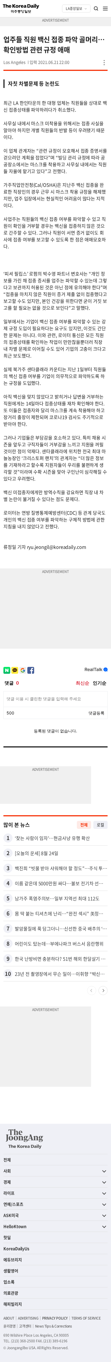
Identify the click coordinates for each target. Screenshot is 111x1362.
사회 (7, 1171)
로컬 (100, 824)
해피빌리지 (12, 1304)
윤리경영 (9, 1326)
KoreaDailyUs (16, 1248)
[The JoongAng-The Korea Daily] (24, 1139)
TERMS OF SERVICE (86, 1318)
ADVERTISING (28, 1318)
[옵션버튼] (104, 62)
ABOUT (8, 1318)
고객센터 (25, 1326)
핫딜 (7, 1237)
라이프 (9, 1193)
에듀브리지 (12, 1259)
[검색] (96, 8)
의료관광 (10, 1293)
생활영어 (10, 1270)
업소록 (9, 1282)
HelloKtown (14, 1226)
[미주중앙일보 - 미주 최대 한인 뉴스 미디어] (21, 8)
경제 (7, 1182)
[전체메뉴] (105, 8)
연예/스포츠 (13, 1204)
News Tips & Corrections (53, 1326)
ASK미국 (11, 1215)
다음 (103, 990)
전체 (84, 824)
